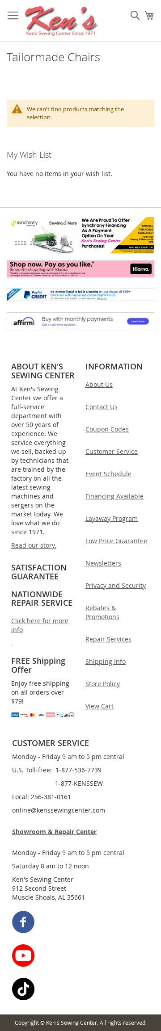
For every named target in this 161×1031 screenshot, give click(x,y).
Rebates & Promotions (102, 612)
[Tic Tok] (81, 990)
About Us (99, 384)
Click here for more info (39, 625)
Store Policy (102, 683)
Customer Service (111, 451)
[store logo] (61, 21)
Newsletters (103, 563)
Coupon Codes (107, 429)
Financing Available (114, 496)
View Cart (99, 706)
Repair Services (108, 639)
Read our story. (33, 545)
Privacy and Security (115, 585)
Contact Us (101, 406)
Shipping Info (105, 661)
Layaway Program (111, 518)
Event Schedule (108, 473)
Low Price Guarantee (116, 540)
